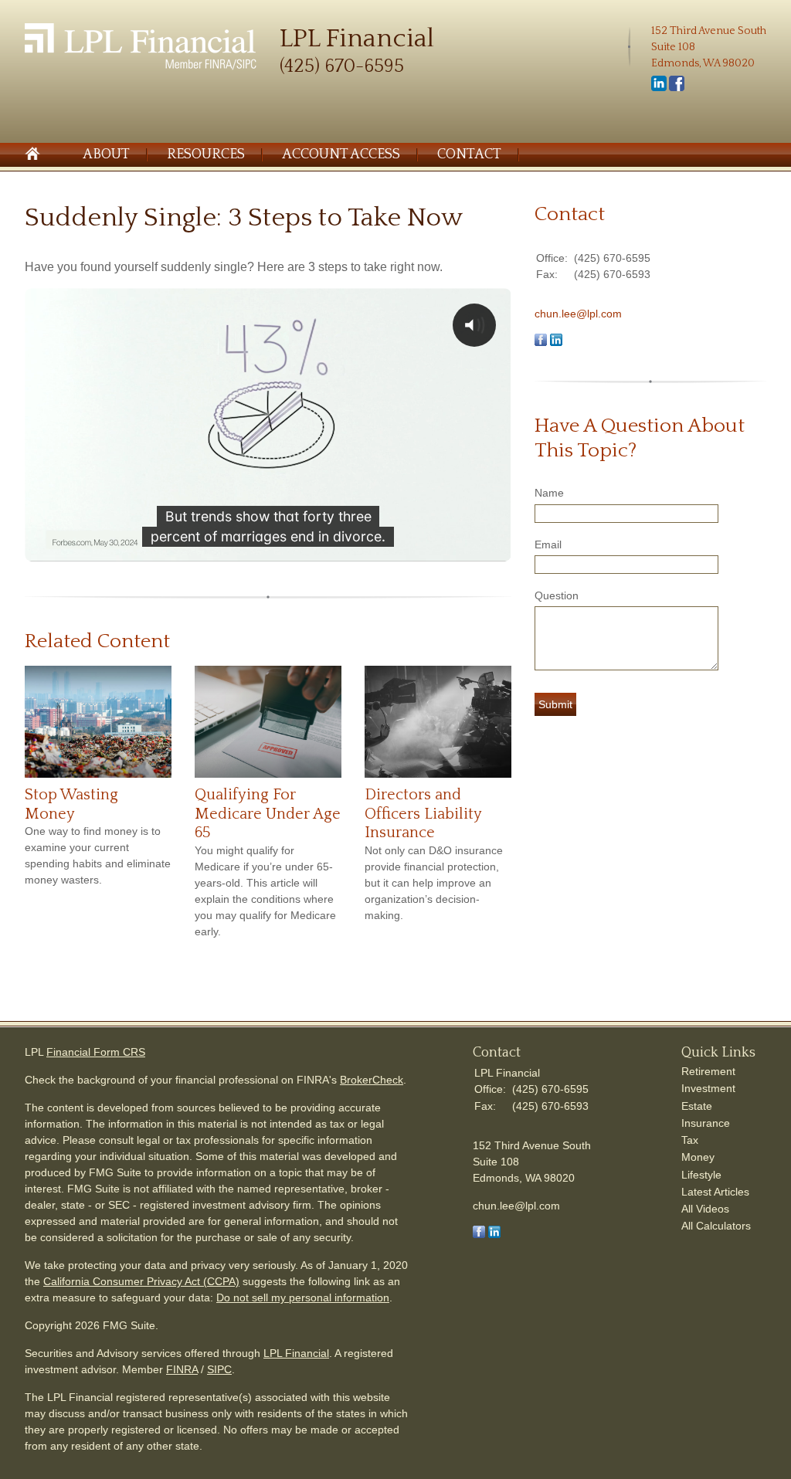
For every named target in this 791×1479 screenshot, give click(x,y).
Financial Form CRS (95, 1052)
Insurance (705, 1123)
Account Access (341, 154)
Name (549, 493)
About (106, 154)
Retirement (708, 1071)
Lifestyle (701, 1175)
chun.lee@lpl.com (578, 313)
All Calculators (716, 1225)
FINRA (182, 1369)
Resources (206, 154)
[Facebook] (676, 88)
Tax (689, 1140)
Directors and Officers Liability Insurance (423, 813)
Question (557, 595)
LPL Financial (296, 1353)
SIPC (219, 1369)
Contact (469, 154)
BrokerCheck (371, 1080)
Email (548, 544)
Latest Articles (715, 1192)
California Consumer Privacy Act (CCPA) (141, 1281)
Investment (708, 1088)
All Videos (705, 1209)
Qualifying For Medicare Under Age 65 (268, 813)
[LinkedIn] (659, 88)
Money (698, 1157)
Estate (696, 1106)
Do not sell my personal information (302, 1297)
